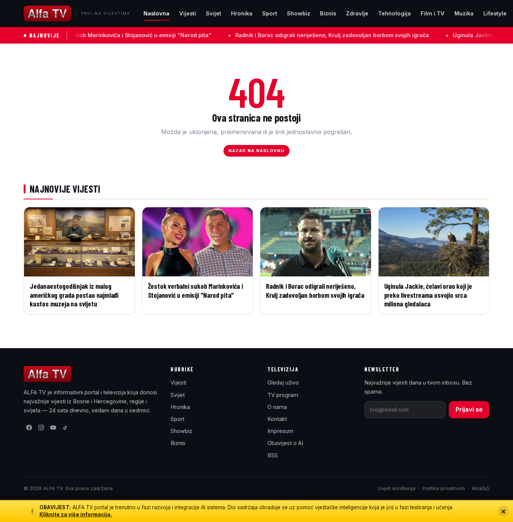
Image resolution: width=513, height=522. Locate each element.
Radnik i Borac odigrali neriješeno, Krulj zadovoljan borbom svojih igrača (305, 35)
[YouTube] (53, 427)
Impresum (280, 431)
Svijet (213, 13)
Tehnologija (394, 13)
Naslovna (156, 13)
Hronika (241, 13)
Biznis (328, 13)
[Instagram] (41, 427)
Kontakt (277, 419)
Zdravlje (357, 13)
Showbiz (298, 13)
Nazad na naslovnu (256, 150)
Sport (269, 13)
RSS (272, 455)
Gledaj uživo (283, 382)
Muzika (464, 13)
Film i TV (433, 13)
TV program (282, 395)
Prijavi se (469, 409)
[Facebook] (29, 427)
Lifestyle (495, 13)
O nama (277, 407)
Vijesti (187, 13)
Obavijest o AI (285, 443)
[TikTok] (65, 427)
